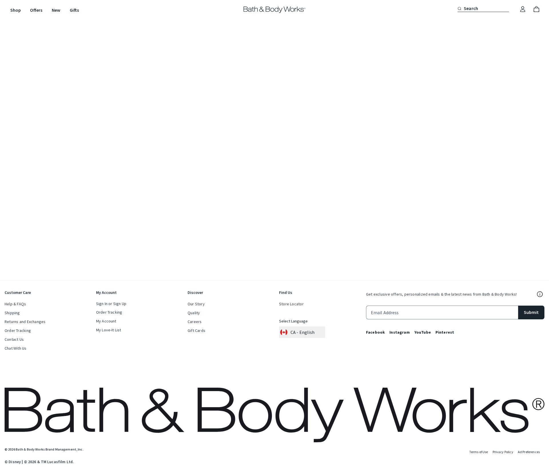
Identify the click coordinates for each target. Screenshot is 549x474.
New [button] (56, 10)
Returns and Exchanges (25, 321)
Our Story (196, 303)
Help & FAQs (15, 303)
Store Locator (291, 303)
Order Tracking (18, 330)
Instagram (399, 332)
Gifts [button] (74, 10)
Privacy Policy (503, 452)
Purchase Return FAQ (311, 210)
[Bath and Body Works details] (539, 294)
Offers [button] (36, 10)
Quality (194, 312)
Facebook (375, 332)
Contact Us (14, 339)
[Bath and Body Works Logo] (275, 10)
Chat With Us (16, 348)
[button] (460, 8)
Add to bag (312, 114)
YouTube (422, 332)
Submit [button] (531, 312)
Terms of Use (478, 452)
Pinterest (444, 332)
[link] (522, 9)
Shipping (12, 312)
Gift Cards (196, 330)
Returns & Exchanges (306, 139)
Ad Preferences (529, 452)
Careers (195, 321)
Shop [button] (15, 10)
